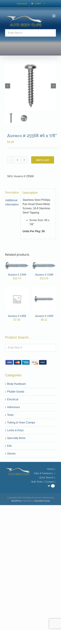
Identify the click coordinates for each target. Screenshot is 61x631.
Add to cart (42, 160)
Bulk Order (37, 481)
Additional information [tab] (11, 202)
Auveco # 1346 (44, 274)
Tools (10, 414)
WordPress (16, 501)
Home (50, 469)
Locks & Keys (15, 430)
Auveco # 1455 (17, 316)
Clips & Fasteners (44, 473)
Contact (49, 481)
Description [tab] (11, 192)
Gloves (11, 453)
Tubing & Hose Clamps (21, 422)
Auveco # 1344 (17, 274)
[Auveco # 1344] (17, 263)
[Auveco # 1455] (17, 289)
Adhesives (13, 407)
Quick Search (46, 477)
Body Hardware (16, 383)
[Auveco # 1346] (44, 263)
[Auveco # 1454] (44, 289)
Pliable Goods (15, 391)
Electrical (12, 399)
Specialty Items (16, 438)
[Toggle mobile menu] (54, 16)
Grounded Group (42, 501)
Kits (9, 445)
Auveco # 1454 (44, 316)
